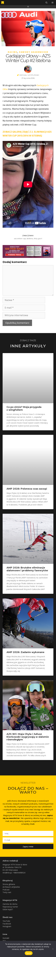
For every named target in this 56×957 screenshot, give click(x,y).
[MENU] (52, 2)
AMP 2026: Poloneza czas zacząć (27, 488)
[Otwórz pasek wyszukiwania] (46, 2)
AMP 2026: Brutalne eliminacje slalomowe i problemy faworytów (27, 569)
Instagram (7, 926)
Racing (12, 52)
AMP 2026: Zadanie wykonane (25, 652)
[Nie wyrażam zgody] (52, 949)
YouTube (6, 921)
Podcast (6, 889)
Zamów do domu (10, 904)
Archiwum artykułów (11, 887)
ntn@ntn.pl (7, 872)
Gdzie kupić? (8, 909)
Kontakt (6, 938)
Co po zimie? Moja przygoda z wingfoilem (24, 408)
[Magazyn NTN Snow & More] (2, 2)
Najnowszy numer (10, 906)
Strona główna (9, 884)
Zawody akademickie (33, 52)
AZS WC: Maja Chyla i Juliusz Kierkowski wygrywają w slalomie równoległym (28, 737)
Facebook (7, 923)
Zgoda (28, 953)
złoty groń (38, 238)
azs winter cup (20, 238)
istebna (30, 238)
